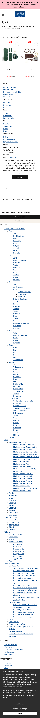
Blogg (5, 131)
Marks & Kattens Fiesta (21, 462)
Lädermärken (18, 556)
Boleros (16, 420)
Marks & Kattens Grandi (22, 466)
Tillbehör (7, 532)
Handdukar (17, 396)
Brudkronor (22, 294)
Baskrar (16, 423)
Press (5, 129)
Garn (6, 440)
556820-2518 (12, 157)
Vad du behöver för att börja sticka (25, 568)
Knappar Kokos (19, 551)
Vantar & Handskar (20, 411)
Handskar (21, 297)
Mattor (15, 381)
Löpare (15, 372)
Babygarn (12, 508)
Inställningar (20, 704)
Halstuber (16, 425)
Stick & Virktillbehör (16, 534)
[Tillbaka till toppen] (0, 210)
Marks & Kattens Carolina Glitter (25, 454)
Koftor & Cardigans (20, 260)
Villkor (5, 113)
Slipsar (15, 432)
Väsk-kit (12, 539)
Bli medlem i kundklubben (12, 92)
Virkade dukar (18, 367)
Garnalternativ (14, 622)
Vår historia (7, 126)
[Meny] (3, 13)
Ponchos (16, 267)
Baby (11, 231)
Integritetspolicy (9, 118)
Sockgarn (12, 503)
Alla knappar (17, 544)
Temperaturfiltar (19, 391)
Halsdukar (17, 403)
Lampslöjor (17, 386)
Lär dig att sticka (15, 566)
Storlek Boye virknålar (17, 624)
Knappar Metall (18, 549)
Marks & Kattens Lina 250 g (23, 474)
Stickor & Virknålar (11, 517)
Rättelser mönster (15, 631)
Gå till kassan (20, 217)
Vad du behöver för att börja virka (25, 605)
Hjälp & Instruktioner (11, 563)
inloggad (20, 173)
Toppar (15, 301)
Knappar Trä (17, 546)
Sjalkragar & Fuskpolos (21, 408)
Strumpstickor (14, 522)
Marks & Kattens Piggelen (22, 481)
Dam (10, 282)
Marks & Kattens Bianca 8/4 (23, 445)
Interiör (15, 357)
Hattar (15, 430)
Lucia (15, 270)
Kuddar (16, 379)
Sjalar (15, 321)
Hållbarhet (7, 105)
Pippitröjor (17, 253)
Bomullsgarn (13, 495)
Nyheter (6, 124)
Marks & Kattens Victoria (22, 491)
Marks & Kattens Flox (21, 464)
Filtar (15, 250)
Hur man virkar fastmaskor (23, 614)
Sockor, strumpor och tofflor (23, 401)
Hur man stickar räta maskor (23, 573)
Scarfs (15, 415)
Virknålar (12, 529)
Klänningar (17, 241)
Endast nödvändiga (20, 709)
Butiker (5, 137)
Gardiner (16, 374)
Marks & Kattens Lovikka (22, 478)
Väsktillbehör (13, 537)
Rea (10, 561)
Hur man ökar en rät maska (23, 578)
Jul (14, 364)
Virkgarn (12, 505)
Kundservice (7, 116)
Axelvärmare (18, 287)
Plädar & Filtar (18, 384)
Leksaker (16, 280)
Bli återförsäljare (9, 139)
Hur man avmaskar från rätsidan (25, 588)
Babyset (16, 246)
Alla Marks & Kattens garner (19, 442)
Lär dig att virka (14, 602)
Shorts (15, 318)
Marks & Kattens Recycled (23, 483)
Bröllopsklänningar (24, 292)
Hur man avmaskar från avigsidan (25, 590)
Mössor (16, 435)
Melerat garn (13, 513)
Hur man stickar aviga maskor (24, 575)
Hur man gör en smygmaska (23, 612)
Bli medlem (20, 177)
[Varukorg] (37, 14)
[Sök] (7, 15)
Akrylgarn (12, 493)
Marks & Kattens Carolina (22, 449)
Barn (10, 255)
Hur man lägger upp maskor (23, 571)
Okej (20, 713)
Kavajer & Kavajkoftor (21, 323)
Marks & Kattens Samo (21, 486)
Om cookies (7, 97)
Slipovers (16, 328)
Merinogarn (13, 515)
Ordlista (12, 629)
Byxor (15, 243)
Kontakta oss (8, 94)
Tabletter (16, 394)
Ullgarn (11, 498)
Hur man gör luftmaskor (22, 610)
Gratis (11, 345)
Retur (5, 107)
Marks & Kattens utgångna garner (21, 626)
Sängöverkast (18, 389)
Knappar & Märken (16, 542)
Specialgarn (13, 500)
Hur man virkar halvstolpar (23, 617)
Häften (11, 437)
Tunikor (16, 275)
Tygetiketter (17, 559)
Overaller (16, 248)
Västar (15, 265)
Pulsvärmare (18, 413)
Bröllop (15, 289)
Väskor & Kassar (19, 406)
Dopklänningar (18, 236)
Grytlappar (17, 377)
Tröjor (15, 233)
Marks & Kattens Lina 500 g (23, 476)
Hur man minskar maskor (22, 585)
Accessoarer (18, 360)
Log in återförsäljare (10, 142)
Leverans (6, 103)
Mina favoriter (8, 90)
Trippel (11, 527)
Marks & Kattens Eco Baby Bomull (26, 457)
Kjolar (15, 316)
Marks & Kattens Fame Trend (24, 459)
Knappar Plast (18, 554)
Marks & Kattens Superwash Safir (25, 488)
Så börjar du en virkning (21, 607)
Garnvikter (13, 619)
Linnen (15, 304)
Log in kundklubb (9, 87)
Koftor (15, 238)
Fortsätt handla (20, 221)
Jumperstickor (14, 525)
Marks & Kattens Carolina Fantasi (25, 452)
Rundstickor (13, 520)
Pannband (17, 428)
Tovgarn (12, 510)
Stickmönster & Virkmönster (14, 229)
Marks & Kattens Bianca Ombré (25, 447)
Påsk (15, 369)
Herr (10, 330)
